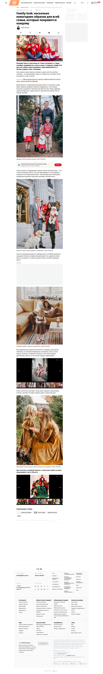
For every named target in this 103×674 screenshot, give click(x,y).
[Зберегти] (58, 33)
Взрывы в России (40, 614)
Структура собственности (79, 582)
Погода (20, 612)
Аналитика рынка (58, 624)
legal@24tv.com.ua (71, 655)
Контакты (78, 576)
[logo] (14, 3)
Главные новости (23, 602)
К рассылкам (43, 643)
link (35, 586)
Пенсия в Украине (75, 614)
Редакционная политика (55, 579)
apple (65, 663)
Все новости (22, 600)
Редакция (54, 575)
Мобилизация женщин (59, 608)
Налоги (73, 612)
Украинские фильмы (24, 626)
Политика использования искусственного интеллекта (67, 578)
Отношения (49, 2)
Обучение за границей (42, 634)
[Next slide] (60, 371)
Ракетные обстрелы (41, 602)
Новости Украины (23, 604)
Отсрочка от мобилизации (60, 612)
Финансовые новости (76, 606)
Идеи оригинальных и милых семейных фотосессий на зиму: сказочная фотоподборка (38, 80)
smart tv (74, 663)
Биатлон (73, 630)
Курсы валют (74, 604)
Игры (77, 590)
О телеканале (55, 581)
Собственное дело (26, 2)
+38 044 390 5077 (39, 575)
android (57, 663)
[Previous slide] (19, 371)
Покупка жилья (57, 626)
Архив (77, 585)
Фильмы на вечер (23, 628)
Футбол (73, 626)
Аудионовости (22, 610)
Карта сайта (79, 587)
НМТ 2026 (38, 630)
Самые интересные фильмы (26, 624)
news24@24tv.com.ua (22, 575)
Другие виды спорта (76, 632)
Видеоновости (22, 608)
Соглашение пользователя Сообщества (67, 587)
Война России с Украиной (43, 600)
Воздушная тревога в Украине (43, 608)
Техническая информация (79, 574)
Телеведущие (55, 584)
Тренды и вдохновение (59, 628)
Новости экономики (77, 600)
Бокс (72, 624)
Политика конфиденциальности (69, 574)
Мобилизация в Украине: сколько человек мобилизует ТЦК (61, 615)
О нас (53, 573)
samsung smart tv (83, 663)
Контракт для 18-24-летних (60, 610)
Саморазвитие (40, 632)
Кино (20, 622)
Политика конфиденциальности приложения (69, 583)
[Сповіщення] (88, 3)
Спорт (73, 622)
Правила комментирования (68, 592)
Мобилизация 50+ (58, 606)
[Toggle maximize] (61, 360)
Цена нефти (74, 602)
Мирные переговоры (41, 606)
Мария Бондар (25, 27)
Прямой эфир (22, 606)
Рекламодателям (56, 586)
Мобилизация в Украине (61, 600)
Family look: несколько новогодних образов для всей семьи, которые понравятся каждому (46, 7)
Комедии (21, 630)
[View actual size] (57, 360)
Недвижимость (58, 622)
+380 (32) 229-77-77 (62, 653)
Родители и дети (60, 2)
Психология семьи (39, 2)
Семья (17, 7)
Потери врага (39, 616)
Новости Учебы (40, 622)
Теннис (73, 628)
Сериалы (21, 632)
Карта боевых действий (42, 604)
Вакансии (78, 579)
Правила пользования (57, 589)
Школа (38, 628)
